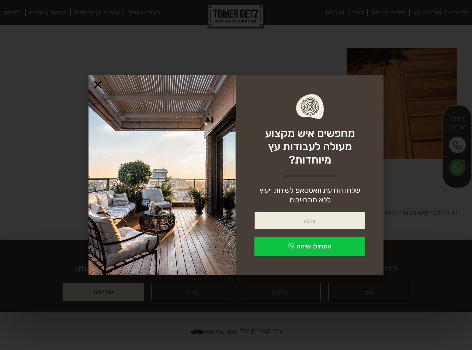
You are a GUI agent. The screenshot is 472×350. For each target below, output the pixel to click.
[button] (97, 84)
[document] (236, 175)
